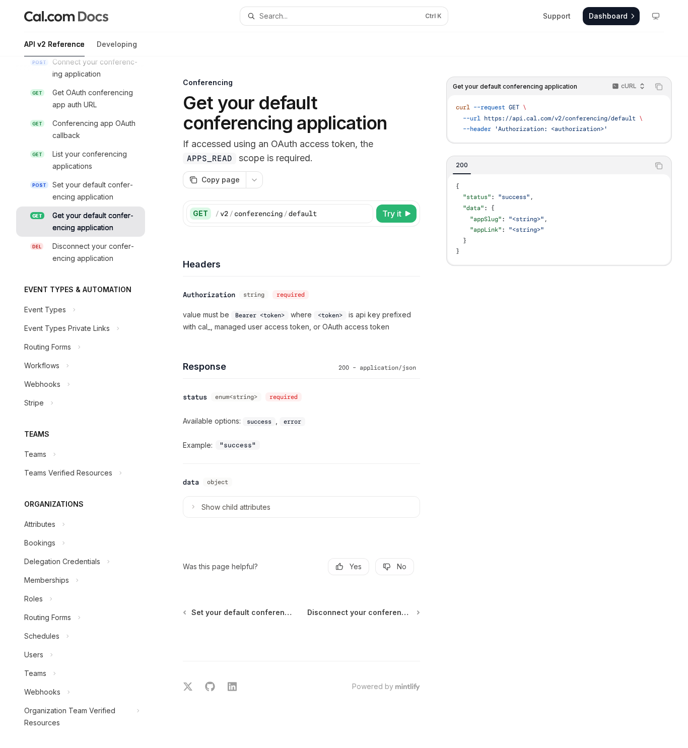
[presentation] (88, 402)
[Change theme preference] (656, 16)
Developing (117, 44)
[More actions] (254, 179)
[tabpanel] (559, 219)
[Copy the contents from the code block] (658, 86)
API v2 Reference (54, 44)
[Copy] (363, 213)
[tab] (462, 165)
